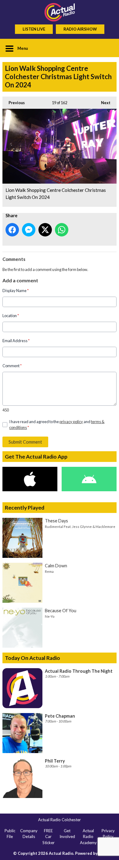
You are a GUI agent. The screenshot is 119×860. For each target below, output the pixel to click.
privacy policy (71, 421)
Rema (49, 571)
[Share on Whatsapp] (61, 229)
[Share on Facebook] (12, 229)
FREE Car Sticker (48, 836)
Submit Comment (25, 442)
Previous (13, 102)
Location (10, 315)
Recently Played (24, 507)
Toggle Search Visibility (107, 48)
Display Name (15, 290)
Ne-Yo (49, 616)
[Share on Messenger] (28, 229)
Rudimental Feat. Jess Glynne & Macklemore (80, 527)
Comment (12, 365)
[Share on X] (45, 229)
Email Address (16, 340)
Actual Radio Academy (88, 836)
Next (102, 102)
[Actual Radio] (59, 12)
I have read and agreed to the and (56, 424)
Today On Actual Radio (32, 658)
